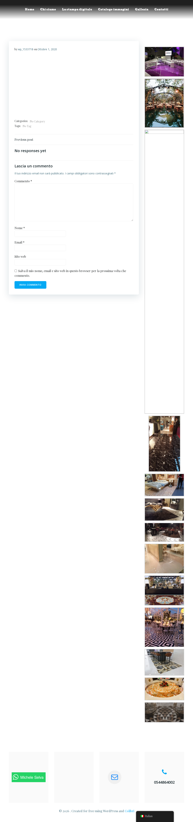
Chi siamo (48, 10)
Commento (23, 181)
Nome (20, 228)
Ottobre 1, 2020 (47, 49)
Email (20, 242)
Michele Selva (32, 777)
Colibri (129, 811)
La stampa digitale (77, 10)
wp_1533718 (25, 49)
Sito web (20, 256)
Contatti (161, 10)
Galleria (141, 10)
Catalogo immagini (113, 10)
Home (29, 10)
